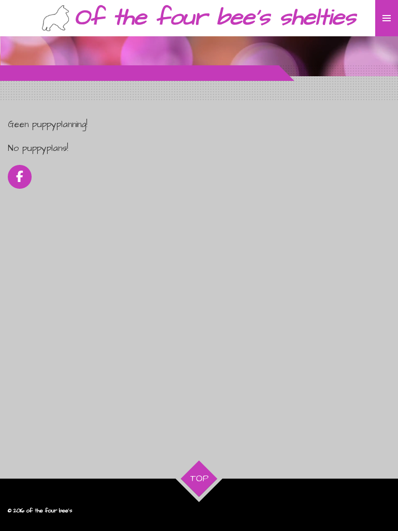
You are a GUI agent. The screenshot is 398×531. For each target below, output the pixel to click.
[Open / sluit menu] (386, 18)
